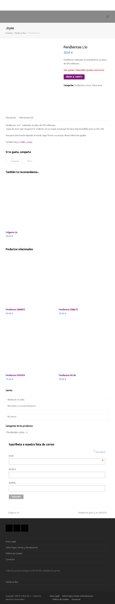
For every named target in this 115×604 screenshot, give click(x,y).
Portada (9, 33)
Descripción (11, 117)
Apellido (12, 483)
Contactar (10, 559)
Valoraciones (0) (26, 117)
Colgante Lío (13, 512)
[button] (107, 17)
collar (22, 142)
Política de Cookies (14, 553)
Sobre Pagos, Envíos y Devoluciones (22, 547)
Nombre (12, 469)
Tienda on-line (20, 33)
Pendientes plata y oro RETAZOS (92, 512)
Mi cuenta (12, 416)
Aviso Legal (11, 541)
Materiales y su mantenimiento (22, 406)
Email (56, 456)
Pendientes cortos (82, 85)
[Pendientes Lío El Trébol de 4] (33, 71)
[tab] (11, 118)
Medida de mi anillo (16, 399)
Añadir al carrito (74, 77)
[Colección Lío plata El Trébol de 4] (25, 107)
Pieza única (97, 85)
